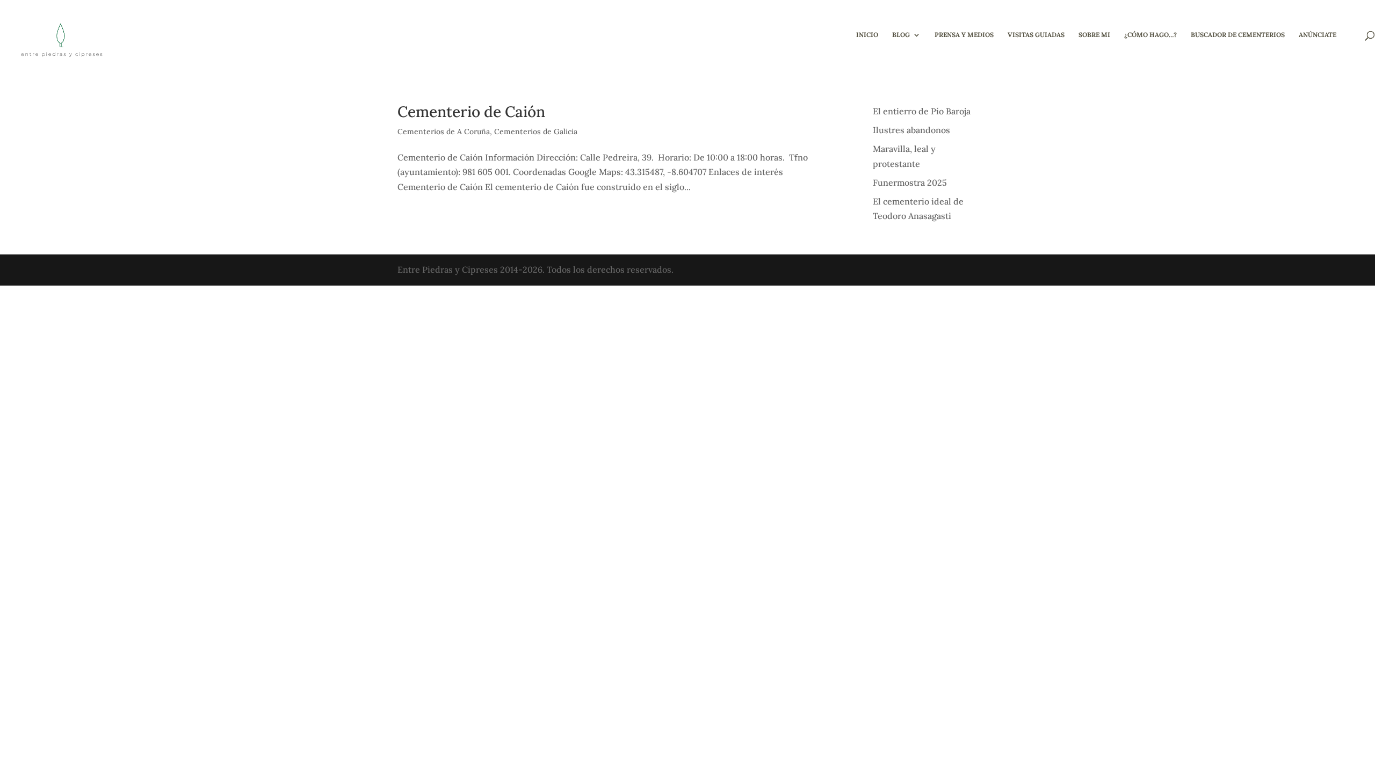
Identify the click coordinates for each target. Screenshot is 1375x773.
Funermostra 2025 (910, 182)
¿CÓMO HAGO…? (1150, 35)
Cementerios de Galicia (535, 131)
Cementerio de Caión (471, 111)
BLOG (901, 35)
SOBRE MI (1094, 35)
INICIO (867, 35)
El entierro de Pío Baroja (922, 111)
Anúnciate (1317, 35)
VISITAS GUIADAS (1036, 35)
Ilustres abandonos (911, 130)
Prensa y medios (964, 35)
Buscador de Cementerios (1238, 35)
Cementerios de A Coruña (443, 131)
